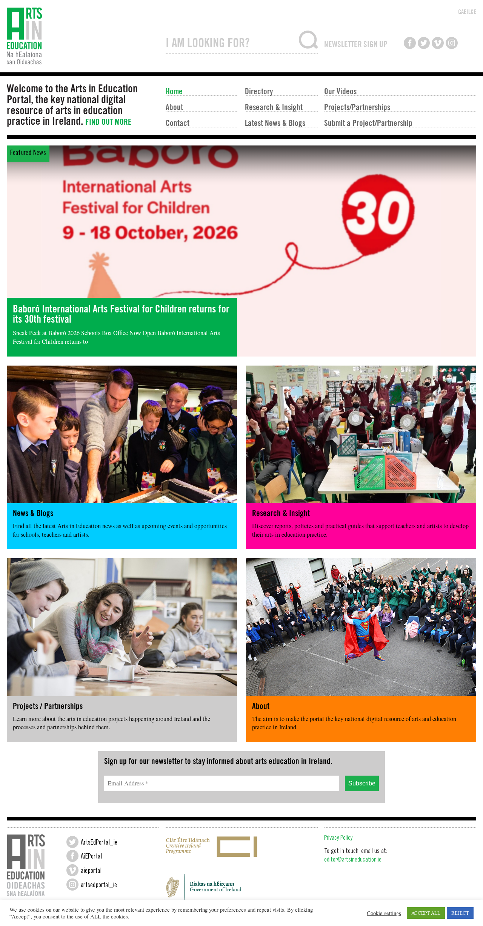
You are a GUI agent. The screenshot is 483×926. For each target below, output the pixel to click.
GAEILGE (467, 11)
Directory (259, 90)
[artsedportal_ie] (72, 885)
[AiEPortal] (72, 856)
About (174, 106)
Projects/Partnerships (357, 106)
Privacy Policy (338, 838)
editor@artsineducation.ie (352, 860)
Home (174, 90)
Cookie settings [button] (384, 913)
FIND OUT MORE (108, 122)
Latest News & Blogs (275, 122)
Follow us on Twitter (424, 43)
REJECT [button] (460, 912)
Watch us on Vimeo (438, 43)
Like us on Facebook (410, 43)
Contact (177, 122)
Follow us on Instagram (452, 43)
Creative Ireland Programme (242, 846)
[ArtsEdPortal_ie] (72, 842)
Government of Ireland (242, 889)
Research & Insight (274, 106)
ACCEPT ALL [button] (425, 912)
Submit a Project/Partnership (368, 122)
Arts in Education (83, 36)
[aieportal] (72, 870)
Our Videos (340, 90)
